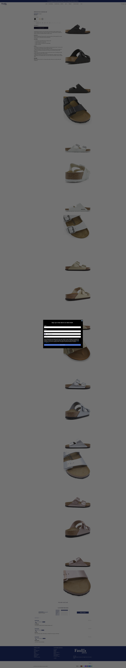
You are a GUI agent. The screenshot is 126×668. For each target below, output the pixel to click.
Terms (48, 342)
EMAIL (45, 329)
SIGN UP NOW (62, 344)
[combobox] (45, 334)
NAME (45, 325)
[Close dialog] (81, 320)
